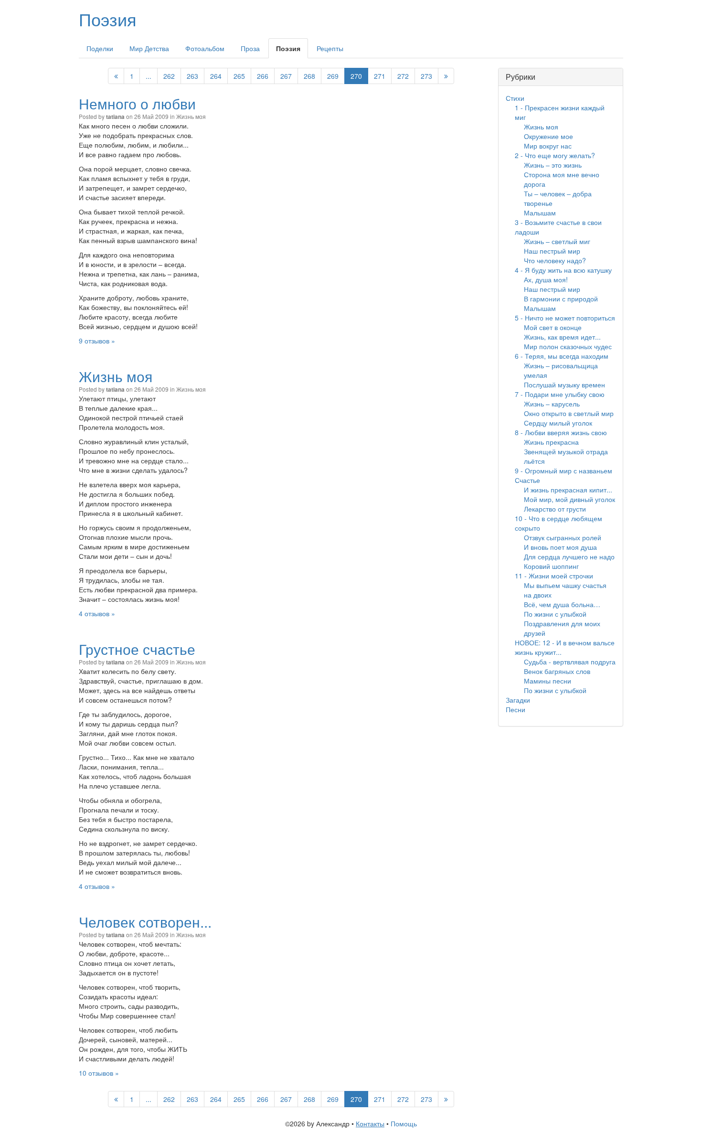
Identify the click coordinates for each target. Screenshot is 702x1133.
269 (333, 76)
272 (403, 76)
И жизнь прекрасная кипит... (568, 489)
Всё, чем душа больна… (562, 604)
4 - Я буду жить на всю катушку (563, 270)
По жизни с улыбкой (555, 614)
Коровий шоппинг (551, 566)
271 (379, 76)
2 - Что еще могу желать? (555, 155)
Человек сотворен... (145, 921)
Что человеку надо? (555, 260)
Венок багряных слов (557, 671)
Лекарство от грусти (555, 508)
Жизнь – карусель (552, 403)
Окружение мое (548, 136)
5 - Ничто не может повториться (565, 317)
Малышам (540, 212)
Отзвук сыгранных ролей (562, 537)
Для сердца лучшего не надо (569, 556)
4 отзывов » (97, 613)
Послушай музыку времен (564, 384)
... (148, 76)
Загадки (518, 700)
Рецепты (330, 48)
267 (286, 76)
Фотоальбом (204, 48)
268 (309, 76)
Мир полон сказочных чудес (568, 346)
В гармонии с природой (561, 298)
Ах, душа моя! (546, 279)
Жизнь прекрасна (551, 442)
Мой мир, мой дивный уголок (569, 499)
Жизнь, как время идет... (562, 337)
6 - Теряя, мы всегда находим (561, 356)
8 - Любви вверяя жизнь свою (561, 432)
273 (426, 76)
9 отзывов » (97, 340)
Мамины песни (547, 680)
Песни (515, 709)
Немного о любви (137, 103)
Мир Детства (149, 48)
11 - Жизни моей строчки (554, 575)
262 (169, 76)
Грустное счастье (137, 649)
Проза (250, 48)
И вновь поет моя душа (560, 547)
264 (216, 76)
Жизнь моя (191, 116)
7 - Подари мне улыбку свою (560, 394)
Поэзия (108, 19)
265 (239, 76)
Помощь (404, 1123)
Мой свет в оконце (553, 327)
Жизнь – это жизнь (553, 165)
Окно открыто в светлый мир (569, 413)
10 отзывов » (99, 1073)
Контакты (370, 1123)
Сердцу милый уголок (558, 423)
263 (192, 76)
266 (262, 76)
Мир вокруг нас (548, 145)
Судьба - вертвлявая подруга (570, 661)
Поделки (99, 48)
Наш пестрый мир (552, 251)
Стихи (515, 98)
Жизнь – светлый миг (557, 241)
